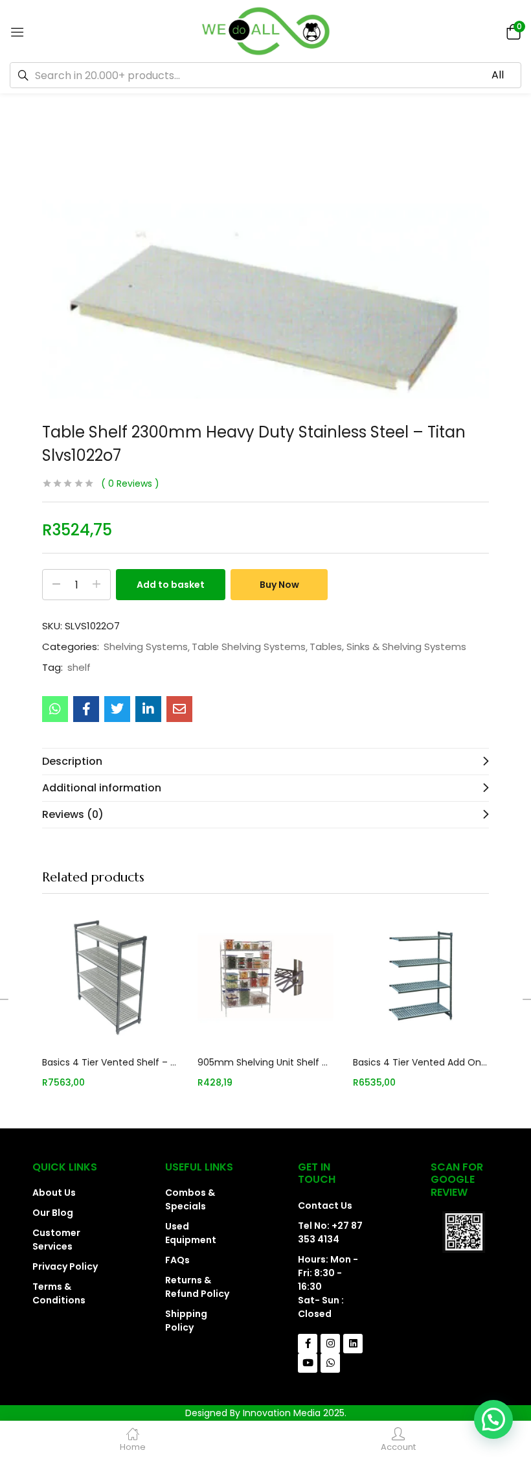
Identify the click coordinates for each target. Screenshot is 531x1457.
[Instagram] (330, 1343)
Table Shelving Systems (249, 646)
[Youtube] (307, 1363)
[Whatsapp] (330, 1363)
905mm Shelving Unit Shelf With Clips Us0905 (265, 1062)
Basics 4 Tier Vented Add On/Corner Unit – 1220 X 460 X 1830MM (421, 1062)
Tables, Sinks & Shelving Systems (388, 646)
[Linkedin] (353, 1343)
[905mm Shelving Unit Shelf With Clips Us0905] (265, 977)
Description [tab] (72, 761)
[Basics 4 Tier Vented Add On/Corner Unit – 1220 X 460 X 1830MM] (421, 977)
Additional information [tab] (101, 787)
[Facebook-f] (307, 1343)
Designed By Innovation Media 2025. (265, 1412)
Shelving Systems (146, 646)
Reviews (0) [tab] (73, 814)
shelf (79, 667)
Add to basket (171, 584)
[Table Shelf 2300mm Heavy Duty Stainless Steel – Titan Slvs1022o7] (55, 709)
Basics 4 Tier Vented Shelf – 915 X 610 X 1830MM (110, 1062)
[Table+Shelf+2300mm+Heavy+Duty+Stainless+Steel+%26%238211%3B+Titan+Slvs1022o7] (117, 709)
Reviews (130, 483)
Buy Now (279, 584)
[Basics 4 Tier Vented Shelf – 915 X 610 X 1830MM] (110, 977)
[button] (511, 31)
